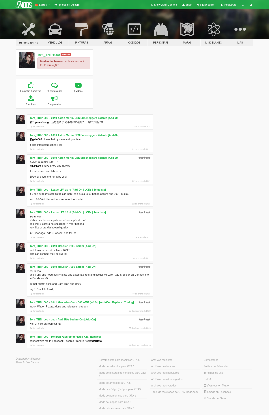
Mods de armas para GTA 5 (115, 382)
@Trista (97, 341)
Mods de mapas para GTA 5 (115, 402)
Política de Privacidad (216, 366)
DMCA (207, 379)
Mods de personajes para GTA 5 (117, 395)
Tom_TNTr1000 (48, 54)
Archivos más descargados (166, 379)
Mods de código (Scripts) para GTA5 (120, 389)
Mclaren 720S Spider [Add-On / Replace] (76, 336)
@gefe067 (36, 139)
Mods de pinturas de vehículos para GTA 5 (122, 374)
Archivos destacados (163, 366)
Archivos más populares (165, 372)
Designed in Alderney (28, 358)
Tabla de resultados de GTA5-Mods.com (174, 392)
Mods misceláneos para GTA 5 (116, 408)
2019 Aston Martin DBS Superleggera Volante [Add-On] (85, 118)
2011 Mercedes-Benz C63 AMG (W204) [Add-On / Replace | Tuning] (92, 302)
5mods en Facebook (218, 392)
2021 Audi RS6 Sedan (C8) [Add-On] (73, 319)
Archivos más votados (164, 385)
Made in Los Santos (27, 362)
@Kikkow (35, 165)
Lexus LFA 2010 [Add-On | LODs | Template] (78, 189)
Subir (188, 4)
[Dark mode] (243, 4)
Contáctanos (211, 360)
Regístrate (230, 4)
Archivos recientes (161, 360)
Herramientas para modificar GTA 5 (119, 360)
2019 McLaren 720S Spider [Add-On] (73, 246)
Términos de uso (213, 372)
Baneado (66, 54)
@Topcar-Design (40, 122)
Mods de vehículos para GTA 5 (116, 366)
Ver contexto (38, 126)
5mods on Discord (217, 398)
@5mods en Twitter (218, 385)
